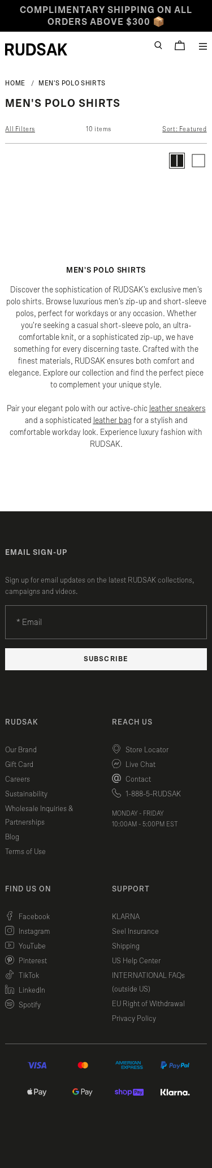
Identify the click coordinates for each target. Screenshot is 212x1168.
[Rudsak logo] (36, 49)
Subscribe (106, 659)
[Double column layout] (177, 161)
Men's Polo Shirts (72, 83)
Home (15, 83)
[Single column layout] (198, 161)
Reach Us (132, 722)
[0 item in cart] (180, 45)
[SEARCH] (158, 45)
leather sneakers (177, 408)
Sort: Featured (184, 129)
